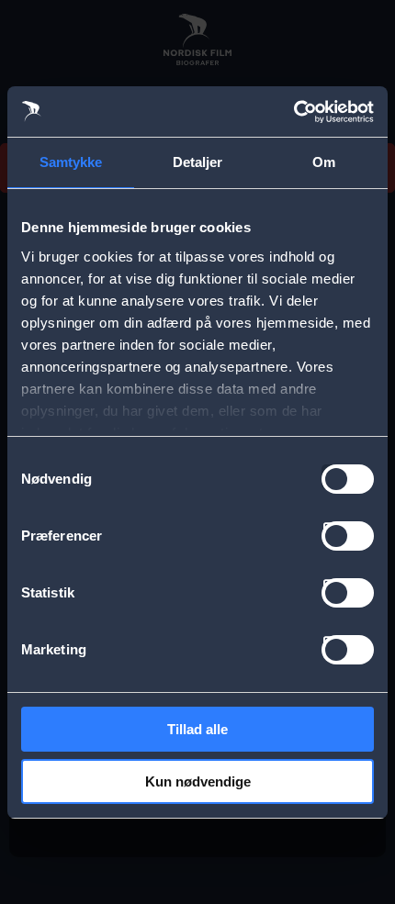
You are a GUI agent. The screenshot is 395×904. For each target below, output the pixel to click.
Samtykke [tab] (71, 162)
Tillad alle (197, 729)
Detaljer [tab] (198, 162)
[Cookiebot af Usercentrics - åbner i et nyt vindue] (293, 112)
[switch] (348, 536)
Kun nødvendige (198, 781)
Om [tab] (323, 162)
